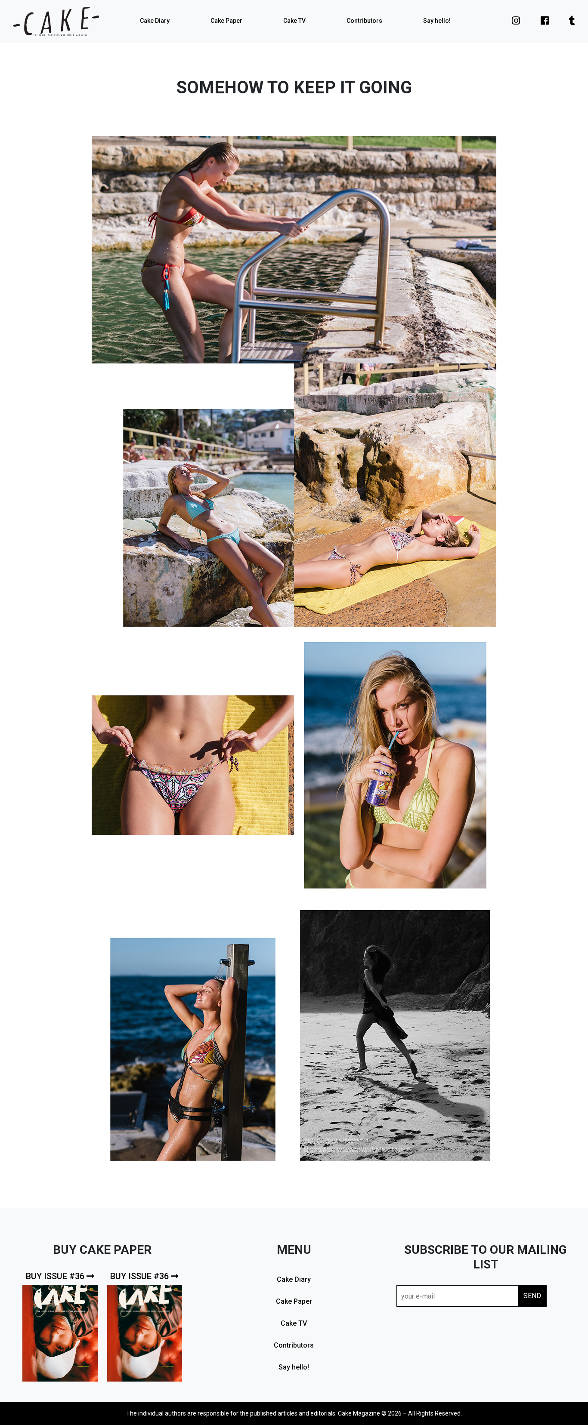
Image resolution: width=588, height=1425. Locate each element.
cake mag (56, 21)
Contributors (364, 20)
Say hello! (437, 20)
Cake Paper (226, 20)
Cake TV (294, 20)
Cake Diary (155, 20)
